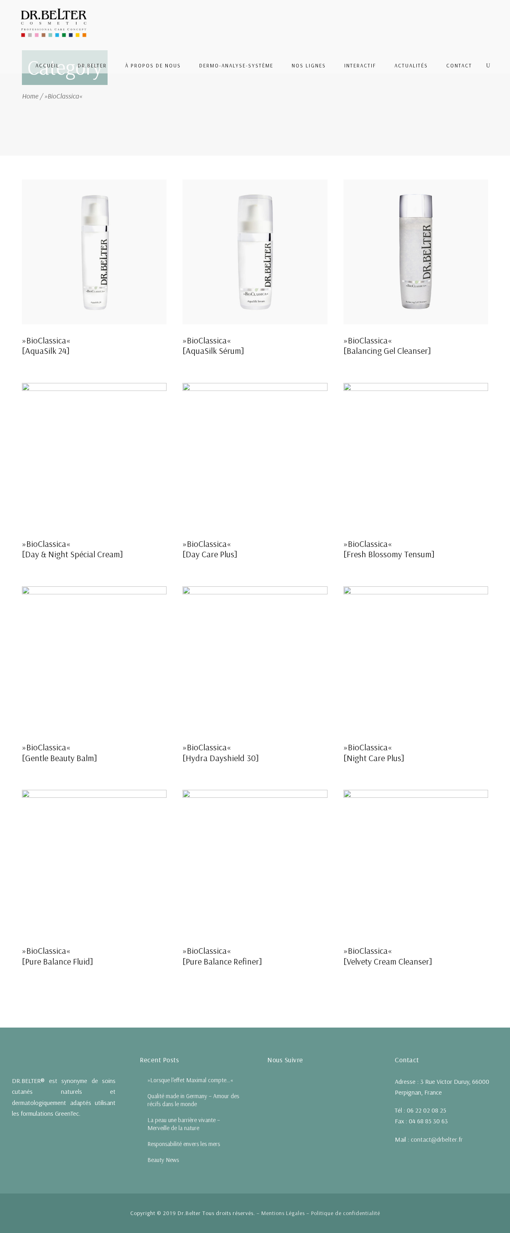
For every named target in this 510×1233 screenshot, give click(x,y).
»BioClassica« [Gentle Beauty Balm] (59, 752)
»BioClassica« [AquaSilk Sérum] (213, 345)
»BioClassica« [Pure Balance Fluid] (57, 956)
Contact (459, 65)
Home (30, 96)
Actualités (411, 65)
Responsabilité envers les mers (183, 1144)
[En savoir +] (94, 251)
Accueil (47, 65)
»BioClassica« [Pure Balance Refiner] (222, 956)
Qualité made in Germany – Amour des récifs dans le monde (193, 1100)
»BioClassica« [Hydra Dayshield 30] (220, 752)
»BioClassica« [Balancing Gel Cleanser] (387, 345)
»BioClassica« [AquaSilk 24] (46, 345)
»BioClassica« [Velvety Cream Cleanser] (387, 956)
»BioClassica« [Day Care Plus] (209, 549)
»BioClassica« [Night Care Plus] (373, 752)
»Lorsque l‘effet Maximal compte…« (190, 1080)
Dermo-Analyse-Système (236, 65)
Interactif (360, 65)
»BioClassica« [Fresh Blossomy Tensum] (389, 549)
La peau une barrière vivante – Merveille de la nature (183, 1124)
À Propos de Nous (153, 65)
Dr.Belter (92, 65)
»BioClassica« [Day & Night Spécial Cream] (72, 549)
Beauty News (163, 1160)
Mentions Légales (283, 1213)
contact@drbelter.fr (437, 1139)
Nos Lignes (309, 65)
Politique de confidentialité (345, 1213)
